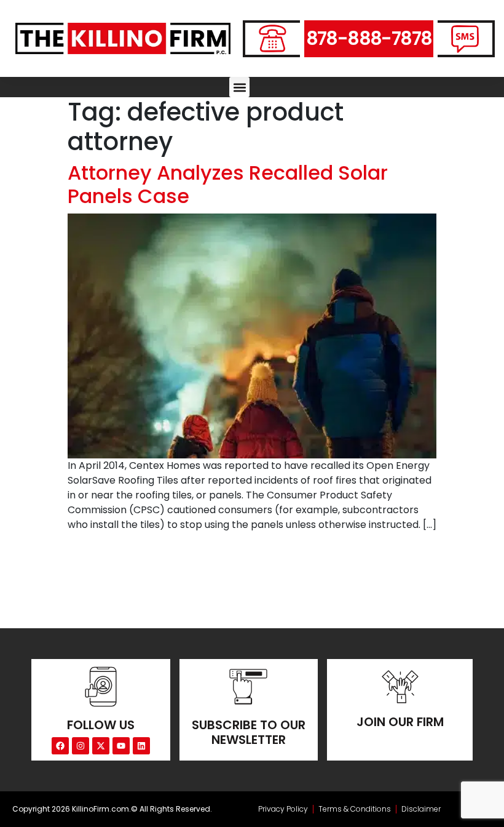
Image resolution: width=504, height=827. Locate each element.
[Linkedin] (141, 745)
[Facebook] (60, 745)
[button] (239, 87)
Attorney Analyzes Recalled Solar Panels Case (228, 184)
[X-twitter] (100, 745)
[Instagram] (80, 745)
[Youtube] (121, 745)
